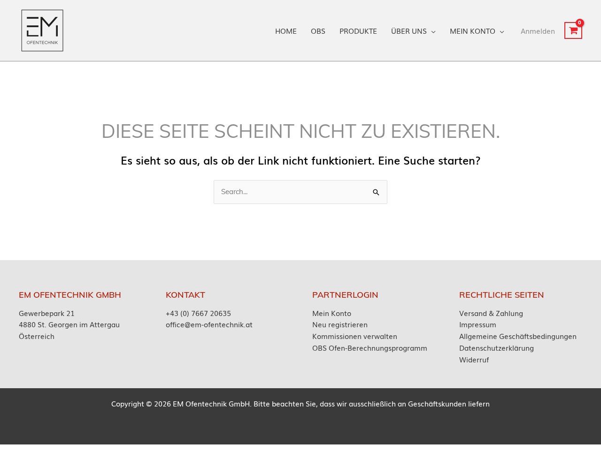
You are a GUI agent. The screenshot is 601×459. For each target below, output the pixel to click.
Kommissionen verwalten (354, 336)
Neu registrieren (340, 324)
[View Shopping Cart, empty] (573, 30)
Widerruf (474, 359)
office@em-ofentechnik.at (209, 324)
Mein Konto (331, 313)
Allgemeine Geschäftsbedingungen (518, 336)
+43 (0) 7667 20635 (198, 313)
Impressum (477, 324)
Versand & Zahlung (491, 313)
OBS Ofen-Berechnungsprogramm (369, 347)
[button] (431, 30)
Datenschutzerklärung (496, 347)
